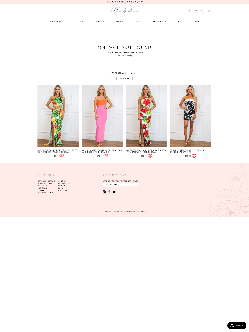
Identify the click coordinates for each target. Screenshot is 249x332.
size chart (43, 186)
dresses (100, 21)
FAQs (60, 188)
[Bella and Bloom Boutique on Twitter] (114, 191)
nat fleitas (141, 212)
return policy (65, 183)
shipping (62, 186)
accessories (159, 21)
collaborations (45, 193)
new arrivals (56, 21)
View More (124, 78)
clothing (79, 21)
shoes (180, 21)
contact (62, 181)
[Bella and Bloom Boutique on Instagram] (104, 191)
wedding (119, 21)
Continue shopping (125, 56)
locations (42, 188)
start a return (45, 183)
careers (41, 190)
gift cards (63, 190)
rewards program (46, 181)
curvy (139, 21)
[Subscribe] (137, 184)
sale (197, 21)
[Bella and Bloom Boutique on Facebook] (109, 191)
